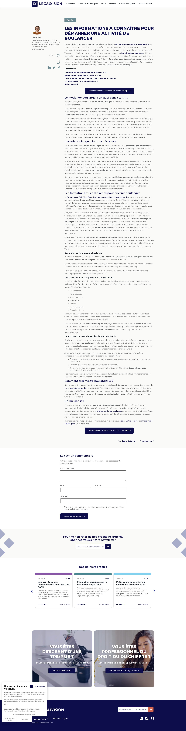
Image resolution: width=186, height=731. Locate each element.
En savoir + (42, 604)
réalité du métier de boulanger (108, 411)
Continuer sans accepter (10, 719)
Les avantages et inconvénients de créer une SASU (53, 584)
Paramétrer (25, 719)
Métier (70, 20)
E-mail (99, 486)
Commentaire (68, 468)
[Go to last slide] (32, 591)
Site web (64, 496)
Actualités (70, 4)
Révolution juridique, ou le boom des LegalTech (92, 583)
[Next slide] (154, 591)
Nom (63, 486)
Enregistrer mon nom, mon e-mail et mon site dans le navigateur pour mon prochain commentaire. (94, 508)
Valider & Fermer (40, 719)
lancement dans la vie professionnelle (132, 44)
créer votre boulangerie (75, 388)
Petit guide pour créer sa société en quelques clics (130, 583)
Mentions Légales (61, 719)
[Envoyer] (108, 546)
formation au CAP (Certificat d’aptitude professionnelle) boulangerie (97, 197)
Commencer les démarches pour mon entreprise (109, 91)
